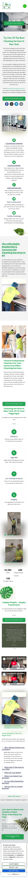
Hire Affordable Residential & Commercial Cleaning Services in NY (14, 249)
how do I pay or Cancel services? (12, 787)
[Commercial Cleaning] (14, 140)
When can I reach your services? (12, 777)
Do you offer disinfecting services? (12, 782)
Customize (14, 864)
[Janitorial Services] (14, 184)
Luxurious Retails (14, 165)
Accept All (14, 871)
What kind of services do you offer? (13, 768)
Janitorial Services (14, 188)
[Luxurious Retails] (14, 162)
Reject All (13, 867)
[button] (4, 635)
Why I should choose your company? (13, 748)
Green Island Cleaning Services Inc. (16, 88)
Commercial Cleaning (14, 143)
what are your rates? (12, 773)
